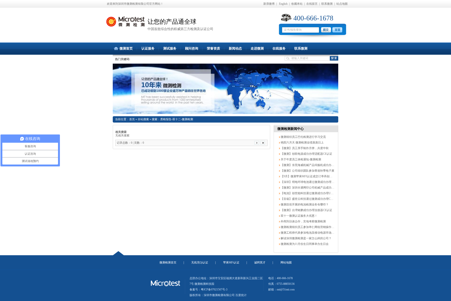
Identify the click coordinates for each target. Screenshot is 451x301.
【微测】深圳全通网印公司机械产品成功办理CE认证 (313, 187)
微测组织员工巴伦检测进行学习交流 (303, 137)
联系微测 (327, 3)
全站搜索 (143, 119)
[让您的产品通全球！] (225, 89)
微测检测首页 (167, 262)
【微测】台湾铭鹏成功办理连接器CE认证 (306, 210)
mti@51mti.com (286, 289)
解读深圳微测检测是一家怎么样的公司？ (305, 238)
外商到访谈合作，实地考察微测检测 (303, 221)
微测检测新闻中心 (290, 129)
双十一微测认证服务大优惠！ (298, 215)
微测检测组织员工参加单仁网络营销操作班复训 (310, 227)
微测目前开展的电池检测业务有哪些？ (304, 204)
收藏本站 (297, 3)
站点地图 (342, 3)
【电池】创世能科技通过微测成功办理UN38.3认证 (311, 193)
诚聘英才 (259, 262)
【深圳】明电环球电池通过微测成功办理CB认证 (310, 182)
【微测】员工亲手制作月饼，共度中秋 (304, 148)
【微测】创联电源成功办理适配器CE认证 (306, 153)
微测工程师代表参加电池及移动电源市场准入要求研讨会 (315, 232)
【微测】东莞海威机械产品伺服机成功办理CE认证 (311, 165)
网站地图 (286, 262)
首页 (132, 119)
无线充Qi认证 (199, 262)
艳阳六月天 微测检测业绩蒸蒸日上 (302, 142)
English (283, 3)
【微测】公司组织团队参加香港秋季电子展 (307, 170)
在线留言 (312, 3)
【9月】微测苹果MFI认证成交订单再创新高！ (309, 176)
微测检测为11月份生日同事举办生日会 (304, 244)
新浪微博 (269, 3)
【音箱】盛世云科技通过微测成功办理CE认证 (309, 199)
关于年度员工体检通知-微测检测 (300, 159)
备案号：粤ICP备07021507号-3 (208, 289)
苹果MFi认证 (231, 262)
